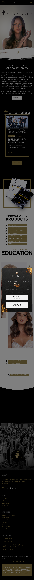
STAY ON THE (17, 305)
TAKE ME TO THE (17, 297)
